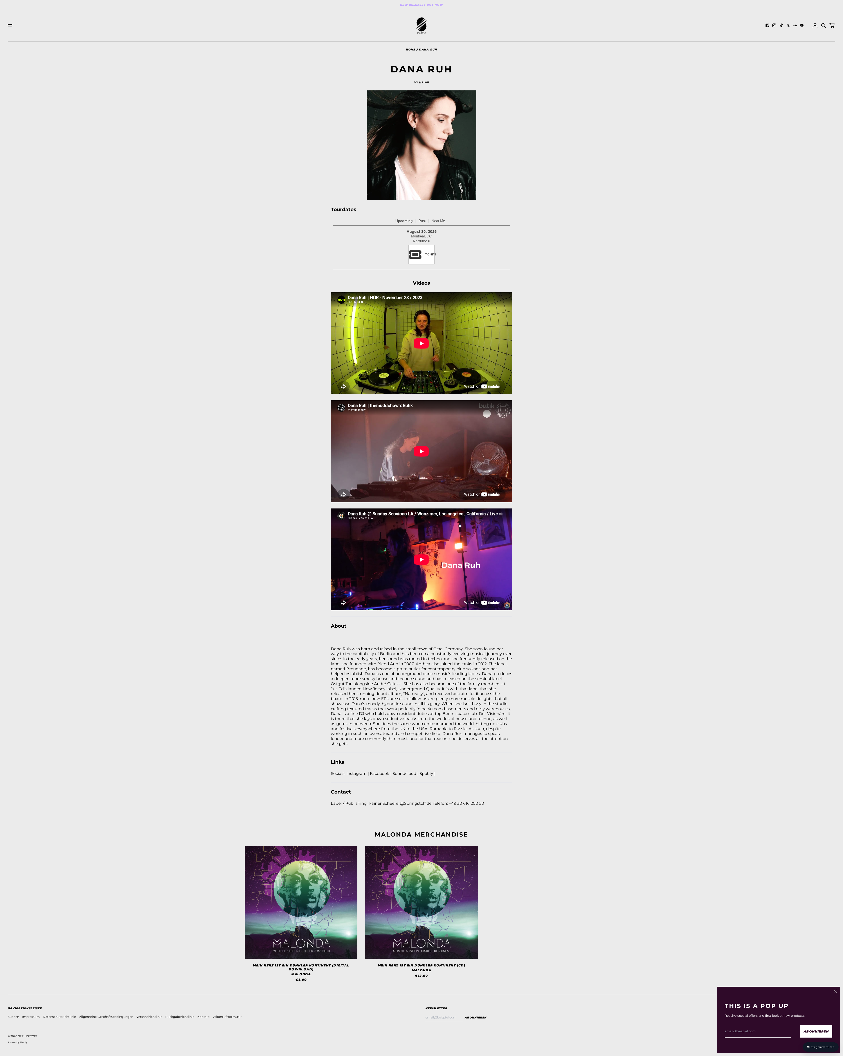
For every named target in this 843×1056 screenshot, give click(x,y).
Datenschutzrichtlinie (59, 1017)
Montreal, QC (421, 236)
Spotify (427, 773)
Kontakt (203, 1017)
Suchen (13, 1017)
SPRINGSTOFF (28, 1036)
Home (411, 49)
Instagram (356, 773)
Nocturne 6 (421, 241)
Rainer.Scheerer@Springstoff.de (400, 803)
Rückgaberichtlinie (179, 1017)
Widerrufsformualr (227, 1017)
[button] (823, 25)
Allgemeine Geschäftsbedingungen (106, 1017)
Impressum (31, 1017)
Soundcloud (405, 773)
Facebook (380, 773)
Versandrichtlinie (149, 1017)
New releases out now (421, 4)
